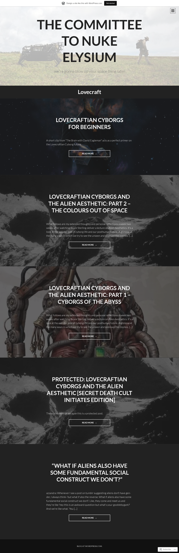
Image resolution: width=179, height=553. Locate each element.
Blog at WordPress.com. (89, 546)
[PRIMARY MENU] (172, 10)
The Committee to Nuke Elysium (89, 40)
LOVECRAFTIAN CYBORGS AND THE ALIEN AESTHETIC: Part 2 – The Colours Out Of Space (89, 203)
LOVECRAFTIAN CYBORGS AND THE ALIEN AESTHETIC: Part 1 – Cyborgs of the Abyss (89, 295)
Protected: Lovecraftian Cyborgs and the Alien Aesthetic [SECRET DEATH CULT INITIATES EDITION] (89, 389)
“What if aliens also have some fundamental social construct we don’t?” (89, 472)
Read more (81, 154)
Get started (110, 3)
